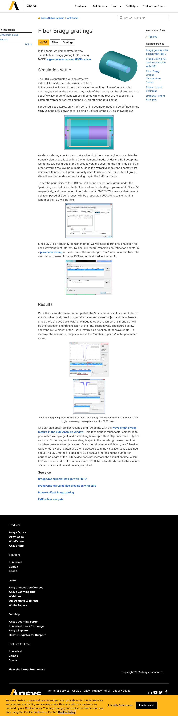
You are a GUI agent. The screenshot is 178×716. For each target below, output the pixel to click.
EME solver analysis (50, 499)
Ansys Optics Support (52, 18)
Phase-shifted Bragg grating (56, 492)
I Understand (146, 705)
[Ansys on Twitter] (161, 691)
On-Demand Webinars (23, 600)
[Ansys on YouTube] (155, 691)
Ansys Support (18, 630)
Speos (13, 571)
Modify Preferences (121, 705)
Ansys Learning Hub (22, 591)
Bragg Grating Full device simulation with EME (67, 485)
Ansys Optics (17, 532)
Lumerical (15, 562)
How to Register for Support (27, 635)
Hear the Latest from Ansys (27, 669)
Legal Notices (121, 690)
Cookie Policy (81, 690)
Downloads (16, 536)
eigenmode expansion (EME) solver (69, 59)
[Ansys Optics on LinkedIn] (150, 691)
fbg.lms (153, 36)
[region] (89, 705)
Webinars (15, 596)
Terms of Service (58, 690)
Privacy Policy (101, 690)
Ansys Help (16, 545)
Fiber (55, 42)
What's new (16, 541)
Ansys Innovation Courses (26, 587)
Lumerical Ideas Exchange (26, 626)
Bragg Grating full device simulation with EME (156, 62)
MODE (43, 42)
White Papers (18, 605)
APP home (72, 18)
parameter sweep (51, 252)
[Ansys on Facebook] (166, 691)
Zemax (13, 566)
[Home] (23, 9)
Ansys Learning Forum (23, 621)
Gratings (68, 42)
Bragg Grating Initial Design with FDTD (62, 479)
